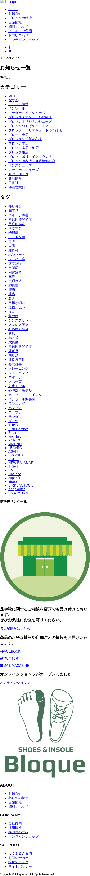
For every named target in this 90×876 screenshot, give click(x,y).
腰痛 (11, 289)
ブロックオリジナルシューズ (30, 121)
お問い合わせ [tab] (18, 35)
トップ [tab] (13, 9)
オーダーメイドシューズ (26, 113)
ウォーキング (18, 373)
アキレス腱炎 (18, 324)
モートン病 (16, 237)
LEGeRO (15, 448)
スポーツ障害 (18, 215)
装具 (11, 298)
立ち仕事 (15, 381)
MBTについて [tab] (18, 26)
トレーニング (18, 368)
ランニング (16, 403)
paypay (13, 100)
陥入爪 (13, 338)
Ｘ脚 (11, 246)
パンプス (15, 408)
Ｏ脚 (11, 241)
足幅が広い (16, 307)
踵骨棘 (13, 250)
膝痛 (11, 294)
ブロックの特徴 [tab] (20, 18)
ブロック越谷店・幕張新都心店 (31, 161)
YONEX (14, 440)
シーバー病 (16, 259)
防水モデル (16, 386)
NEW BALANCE (20, 463)
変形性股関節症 (20, 346)
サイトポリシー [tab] (20, 866)
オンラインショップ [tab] (23, 836)
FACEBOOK (11, 651)
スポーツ (15, 377)
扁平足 (13, 211)
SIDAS (13, 466)
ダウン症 (15, 263)
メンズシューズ (20, 165)
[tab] (9, 47)
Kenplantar (16, 489)
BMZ (11, 470)
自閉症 (13, 268)
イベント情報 (18, 104)
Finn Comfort (18, 429)
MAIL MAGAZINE (16, 665)
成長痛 (13, 342)
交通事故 (15, 281)
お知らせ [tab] (15, 13)
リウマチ (15, 228)
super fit (14, 478)
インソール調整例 (21, 399)
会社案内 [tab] (15, 823)
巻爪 (11, 333)
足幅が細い (16, 303)
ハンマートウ (18, 254)
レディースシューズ (23, 169)
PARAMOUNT (19, 493)
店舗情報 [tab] (15, 22)
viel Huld (15, 436)
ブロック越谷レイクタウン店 (30, 156)
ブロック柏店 (18, 152)
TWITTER (10, 658)
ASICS (13, 459)
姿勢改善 (15, 364)
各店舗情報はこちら (15, 628)
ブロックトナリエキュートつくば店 (35, 130)
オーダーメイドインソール (28, 395)
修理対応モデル (20, 390)
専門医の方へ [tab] (18, 832)
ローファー (16, 412)
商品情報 (15, 178)
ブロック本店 (18, 143)
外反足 (13, 351)
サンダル (15, 416)
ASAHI (13, 451)
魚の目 (13, 316)
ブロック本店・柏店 (23, 148)
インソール (16, 108)
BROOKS (15, 455)
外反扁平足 (16, 360)
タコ (11, 311)
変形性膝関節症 (20, 219)
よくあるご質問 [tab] (20, 31)
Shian (12, 433)
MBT (11, 96)
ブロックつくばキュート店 (28, 126)
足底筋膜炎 (16, 224)
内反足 (13, 355)
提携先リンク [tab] (18, 862)
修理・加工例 (18, 174)
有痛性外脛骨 (18, 329)
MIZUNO (15, 444)
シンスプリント (20, 320)
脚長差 (13, 285)
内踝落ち (15, 272)
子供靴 (13, 183)
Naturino (14, 474)
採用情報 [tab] (15, 827)
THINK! (13, 425)
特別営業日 (16, 187)
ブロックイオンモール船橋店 (30, 117)
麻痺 (11, 276)
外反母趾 (15, 206)
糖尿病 (13, 232)
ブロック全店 (18, 134)
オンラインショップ (23, 40)
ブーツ (13, 421)
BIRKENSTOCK (20, 485)
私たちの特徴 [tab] (18, 798)
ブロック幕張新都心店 (25, 139)
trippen (13, 481)
